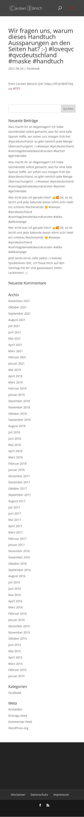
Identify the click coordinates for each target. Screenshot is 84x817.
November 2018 (19, 407)
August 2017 (16, 501)
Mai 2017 (14, 520)
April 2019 (15, 376)
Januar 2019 (16, 395)
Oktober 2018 (17, 414)
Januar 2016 (16, 620)
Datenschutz (39, 794)
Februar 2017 (17, 539)
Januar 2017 (16, 545)
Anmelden (15, 709)
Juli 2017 (14, 507)
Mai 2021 (14, 338)
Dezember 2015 (19, 626)
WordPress (63, 811)
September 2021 (19, 313)
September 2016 (19, 570)
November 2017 (19, 482)
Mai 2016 (14, 595)
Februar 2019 (17, 388)
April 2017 (15, 526)
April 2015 (15, 657)
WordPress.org (18, 728)
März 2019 (15, 382)
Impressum (61, 794)
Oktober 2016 (17, 564)
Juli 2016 (14, 582)
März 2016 (15, 607)
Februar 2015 (17, 670)
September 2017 (19, 495)
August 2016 (16, 576)
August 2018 (16, 426)
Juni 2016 (14, 588)
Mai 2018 (14, 445)
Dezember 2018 (19, 401)
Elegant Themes (35, 811)
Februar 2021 (17, 357)
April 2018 (15, 451)
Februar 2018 (17, 463)
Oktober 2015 (17, 638)
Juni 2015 (14, 645)
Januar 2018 (16, 470)
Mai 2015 (14, 651)
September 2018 (19, 420)
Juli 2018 (14, 432)
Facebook (33, 68)
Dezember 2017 (19, 476)
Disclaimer (18, 794)
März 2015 (15, 664)
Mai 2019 (14, 370)
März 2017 (15, 532)
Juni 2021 (14, 332)
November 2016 (19, 557)
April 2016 (15, 601)
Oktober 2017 (17, 488)
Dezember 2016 (19, 551)
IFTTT (16, 89)
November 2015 (19, 632)
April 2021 (15, 345)
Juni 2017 (14, 513)
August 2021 (16, 320)
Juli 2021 (14, 326)
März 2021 (15, 351)
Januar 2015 (16, 676)
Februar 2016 (17, 613)
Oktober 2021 (17, 307)
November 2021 (19, 301)
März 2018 (15, 457)
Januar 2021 (16, 363)
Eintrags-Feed (17, 716)
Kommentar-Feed (20, 722)
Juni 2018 (14, 438)
